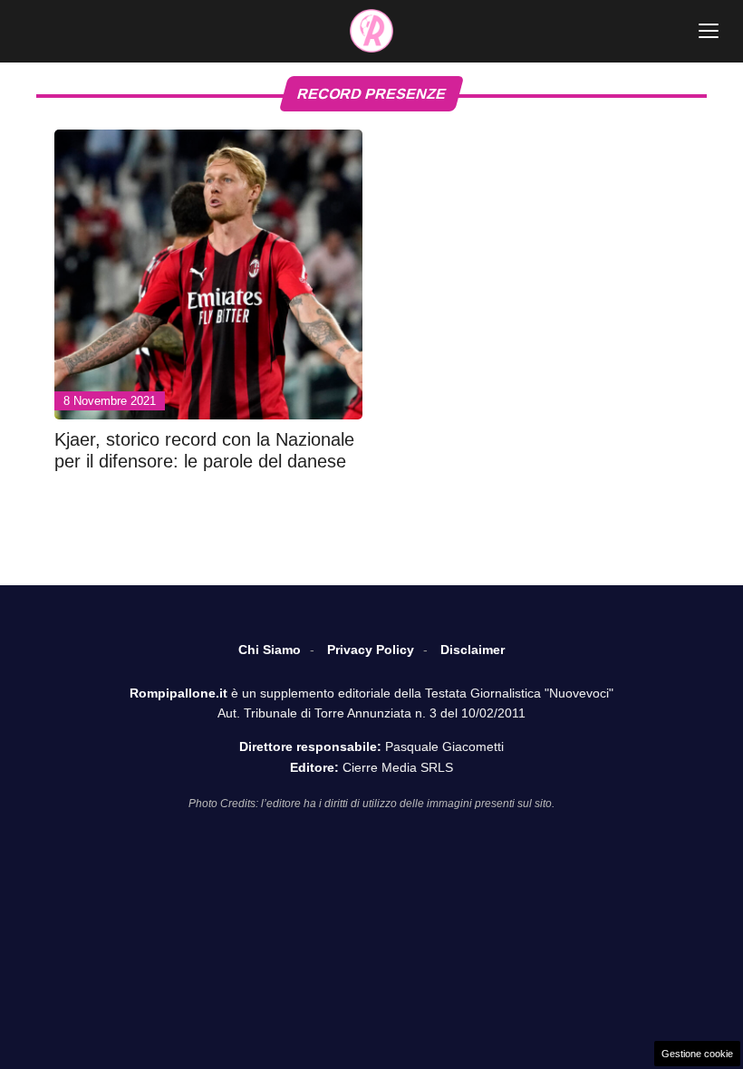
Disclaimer (472, 649)
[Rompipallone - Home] (371, 31)
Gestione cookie (697, 1053)
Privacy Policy (370, 649)
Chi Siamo (269, 649)
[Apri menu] (708, 30)
